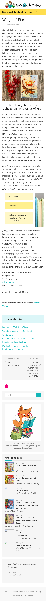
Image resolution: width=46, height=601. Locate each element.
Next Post (32, 367)
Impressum (28, 596)
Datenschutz (18, 596)
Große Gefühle (8, 335)
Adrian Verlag (8, 282)
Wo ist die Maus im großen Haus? (17, 331)
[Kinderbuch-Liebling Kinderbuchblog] (23, 4)
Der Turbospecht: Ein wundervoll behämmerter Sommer (27, 520)
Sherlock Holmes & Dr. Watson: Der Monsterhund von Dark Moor (27, 505)
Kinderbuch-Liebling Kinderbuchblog (18, 12)
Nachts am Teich (23, 545)
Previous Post (13, 362)
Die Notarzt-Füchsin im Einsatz (15, 327)
